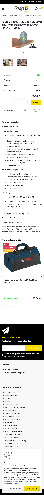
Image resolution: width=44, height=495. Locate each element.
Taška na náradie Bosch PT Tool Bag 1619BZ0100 (20, 281)
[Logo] (22, 9)
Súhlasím (32, 488)
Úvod (4, 16)
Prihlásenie (23, 2)
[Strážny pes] (32, 110)
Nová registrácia (36, 2)
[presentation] (4, 41)
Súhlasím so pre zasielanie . (22, 355)
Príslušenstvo (15, 16)
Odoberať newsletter (17, 341)
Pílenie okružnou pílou (32, 16)
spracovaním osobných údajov (27, 354)
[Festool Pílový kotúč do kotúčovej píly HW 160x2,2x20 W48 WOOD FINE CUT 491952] (22, 40)
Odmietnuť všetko (14, 488)
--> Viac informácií (28, 218)
